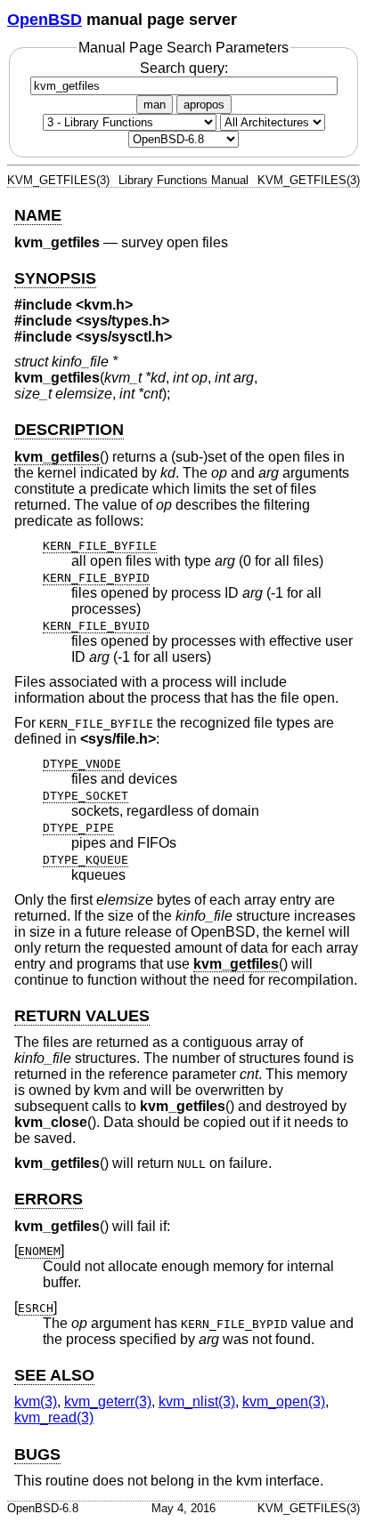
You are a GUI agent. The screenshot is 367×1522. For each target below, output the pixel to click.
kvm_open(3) (283, 1401)
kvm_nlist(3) (197, 1401)
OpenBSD (44, 19)
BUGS (37, 1454)
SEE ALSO (54, 1375)
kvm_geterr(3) (107, 1401)
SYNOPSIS (55, 278)
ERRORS (48, 1199)
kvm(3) (35, 1401)
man (154, 104)
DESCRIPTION (69, 430)
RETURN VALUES (82, 1016)
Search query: (184, 68)
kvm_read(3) (54, 1417)
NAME (37, 215)
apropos (204, 104)
